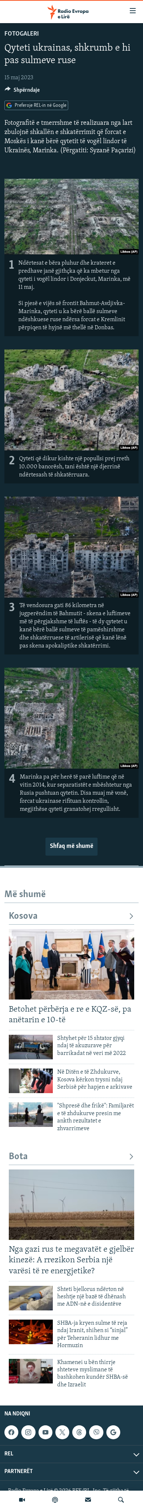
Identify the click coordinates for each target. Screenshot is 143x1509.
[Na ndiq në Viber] (96, 1432)
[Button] (22, 92)
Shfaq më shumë (71, 846)
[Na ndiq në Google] (113, 1432)
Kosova (23, 916)
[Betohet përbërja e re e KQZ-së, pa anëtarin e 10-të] (71, 964)
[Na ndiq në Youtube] (45, 1432)
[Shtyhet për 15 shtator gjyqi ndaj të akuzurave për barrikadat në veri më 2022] (31, 1047)
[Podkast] (55, 1500)
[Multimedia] (22, 1500)
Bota (18, 1157)
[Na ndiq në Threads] (79, 1432)
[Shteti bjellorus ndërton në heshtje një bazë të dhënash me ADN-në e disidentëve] (31, 1298)
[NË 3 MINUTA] (88, 1500)
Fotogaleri (21, 34)
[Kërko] (121, 1500)
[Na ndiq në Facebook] (11, 1432)
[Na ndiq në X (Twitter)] (62, 1432)
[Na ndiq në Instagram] (28, 1432)
